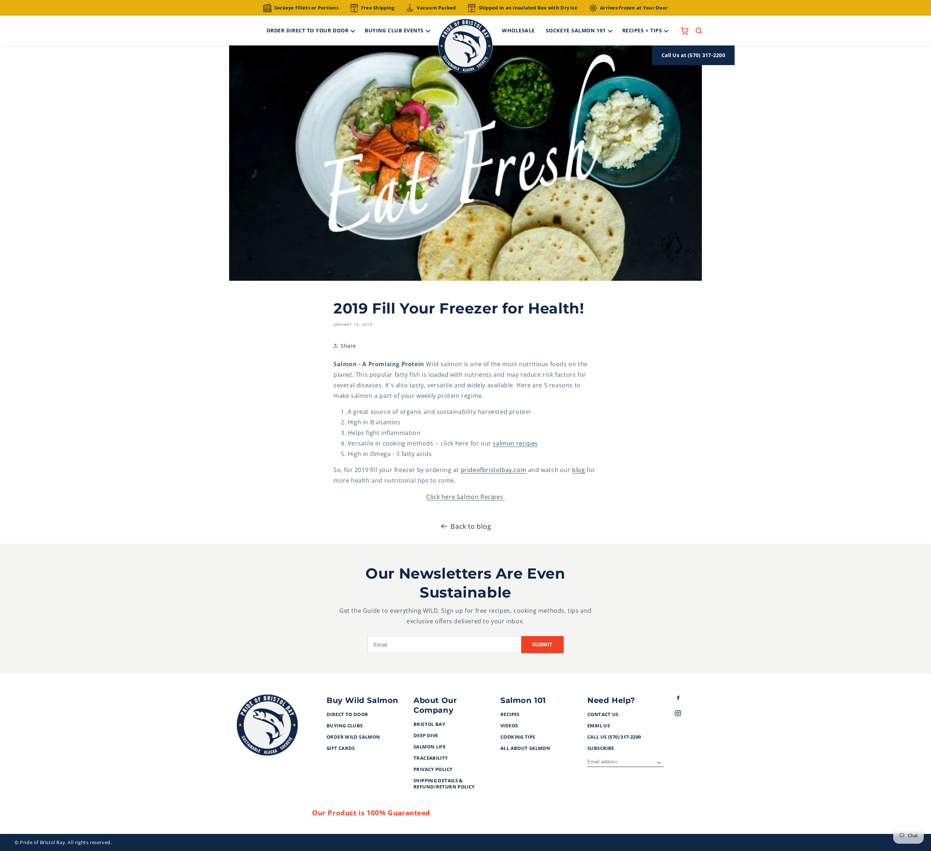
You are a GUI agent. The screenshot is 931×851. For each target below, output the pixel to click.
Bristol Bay (429, 724)
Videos (509, 726)
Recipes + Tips (642, 30)
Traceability (430, 758)
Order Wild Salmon (353, 737)
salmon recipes (515, 443)
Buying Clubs (345, 726)
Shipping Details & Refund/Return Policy (444, 784)
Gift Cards (341, 748)
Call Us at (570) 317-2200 (693, 55)
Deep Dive (425, 736)
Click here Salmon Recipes (465, 497)
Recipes (510, 715)
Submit (542, 644)
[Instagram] (684, 715)
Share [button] (348, 345)
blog (578, 470)
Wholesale (518, 30)
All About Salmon (525, 748)
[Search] (699, 31)
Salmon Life (429, 747)
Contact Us (603, 715)
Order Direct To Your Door (308, 30)
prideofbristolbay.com (494, 470)
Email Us (598, 726)
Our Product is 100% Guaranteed (371, 813)
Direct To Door (347, 715)
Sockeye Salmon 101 (576, 30)
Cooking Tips (517, 737)
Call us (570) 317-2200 (614, 737)
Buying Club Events (394, 30)
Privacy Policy (432, 769)
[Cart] (684, 31)
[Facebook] (684, 699)
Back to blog (471, 526)
